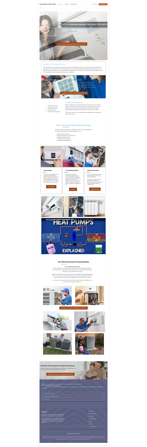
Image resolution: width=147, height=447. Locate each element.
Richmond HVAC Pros (48, 4)
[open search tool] (92, 4)
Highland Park (63, 385)
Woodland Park (73, 385)
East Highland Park (93, 385)
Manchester (79, 385)
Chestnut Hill (68, 385)
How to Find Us (47, 399)
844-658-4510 (103, 4)
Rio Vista (98, 385)
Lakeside (102, 385)
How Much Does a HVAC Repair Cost (51, 396)
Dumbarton (43, 386)
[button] (72, 393)
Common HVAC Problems (49, 393)
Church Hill (83, 385)
